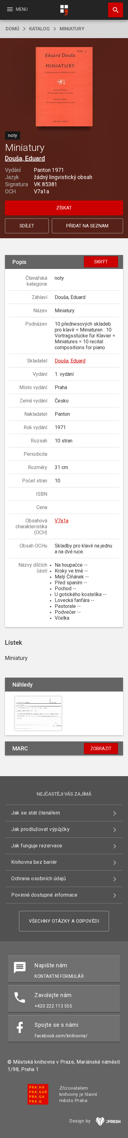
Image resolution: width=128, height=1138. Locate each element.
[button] (64, 87)
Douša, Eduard (25, 158)
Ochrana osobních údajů (38, 878)
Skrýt (101, 261)
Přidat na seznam (87, 226)
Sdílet (27, 226)
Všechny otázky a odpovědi (64, 921)
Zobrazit (101, 748)
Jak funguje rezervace (36, 846)
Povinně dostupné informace (44, 895)
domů (12, 29)
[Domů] (64, 10)
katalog (39, 29)
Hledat (113, 10)
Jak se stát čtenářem (35, 813)
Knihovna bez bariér (34, 862)
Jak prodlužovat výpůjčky (40, 829)
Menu (17, 9)
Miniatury (72, 29)
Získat (64, 208)
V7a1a (61, 521)
